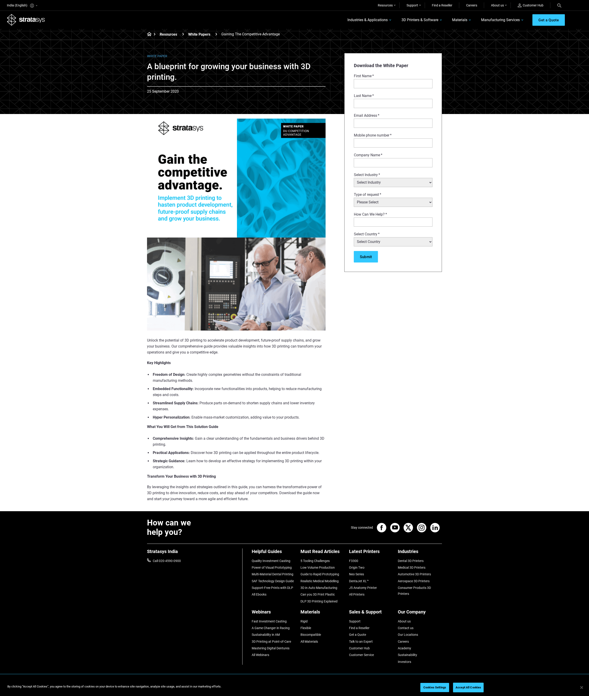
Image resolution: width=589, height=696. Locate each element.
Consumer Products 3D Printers (414, 591)
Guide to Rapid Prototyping (319, 574)
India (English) (17, 5)
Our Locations (408, 634)
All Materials (309, 641)
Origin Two (356, 567)
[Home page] (148, 34)
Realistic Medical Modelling (319, 581)
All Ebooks (259, 594)
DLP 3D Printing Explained (319, 601)
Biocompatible (310, 634)
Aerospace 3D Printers (414, 581)
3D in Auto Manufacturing (318, 588)
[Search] (559, 5)
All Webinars (260, 655)
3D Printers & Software (419, 20)
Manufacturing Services (500, 20)
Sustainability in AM (266, 634)
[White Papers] (216, 34)
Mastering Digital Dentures (270, 648)
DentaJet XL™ (359, 581)
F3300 (353, 561)
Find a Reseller (442, 5)
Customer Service (361, 655)
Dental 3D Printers (411, 561)
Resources (385, 5)
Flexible (305, 628)
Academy (404, 648)
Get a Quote (357, 634)
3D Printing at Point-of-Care (271, 641)
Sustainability (407, 655)
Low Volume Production (317, 567)
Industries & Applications (367, 20)
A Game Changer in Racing (271, 628)
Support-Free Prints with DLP (272, 588)
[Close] (582, 687)
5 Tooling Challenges (315, 561)
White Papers (199, 34)
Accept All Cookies (468, 687)
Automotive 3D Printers (414, 574)
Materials (459, 20)
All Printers (356, 594)
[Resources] (183, 34)
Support (412, 5)
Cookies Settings (434, 687)
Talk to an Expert (361, 641)
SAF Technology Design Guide (273, 581)
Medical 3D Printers (411, 567)
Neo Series (356, 574)
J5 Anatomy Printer (363, 588)
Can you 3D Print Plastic (317, 594)
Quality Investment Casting (271, 561)
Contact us (405, 628)
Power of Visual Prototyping (272, 567)
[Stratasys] (26, 20)
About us (497, 5)
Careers (471, 5)
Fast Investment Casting (269, 621)
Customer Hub (533, 5)
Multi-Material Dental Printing (272, 574)
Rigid (304, 621)
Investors (404, 662)
